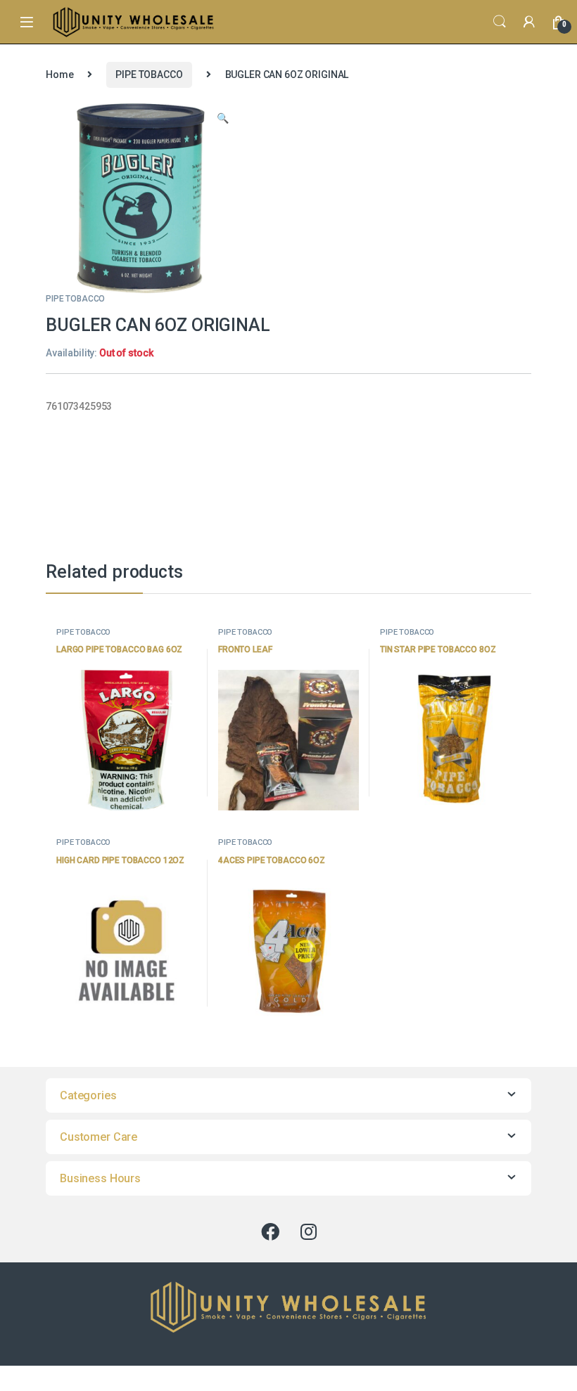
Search (499, 22)
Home (59, 74)
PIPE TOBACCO (148, 74)
